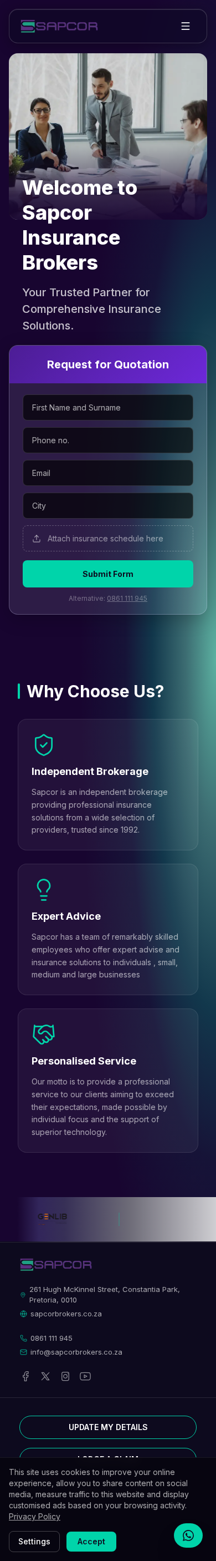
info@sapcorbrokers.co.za (76, 1351)
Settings (34, 1541)
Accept (91, 1541)
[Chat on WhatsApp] (188, 1535)
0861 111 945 (127, 598)
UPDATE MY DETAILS (108, 1427)
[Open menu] (186, 26)
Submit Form (108, 574)
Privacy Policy (34, 1516)
